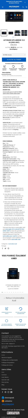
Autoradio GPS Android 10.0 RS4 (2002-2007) (13, 230)
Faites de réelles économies (12, 76)
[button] (2, 292)
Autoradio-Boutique (11, 417)
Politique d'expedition (8, 362)
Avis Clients (5, 377)
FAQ (3, 372)
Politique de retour (7, 365)
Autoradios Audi (12, 244)
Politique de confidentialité (10, 360)
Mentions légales (7, 357)
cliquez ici (12, 343)
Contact (4, 375)
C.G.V (3, 355)
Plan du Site (5, 382)
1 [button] (13, 37)
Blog (3, 385)
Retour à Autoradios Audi (14, 299)
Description (6, 72)
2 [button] (15, 37)
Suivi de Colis (5, 380)
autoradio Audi (16, 239)
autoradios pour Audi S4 (10, 236)
